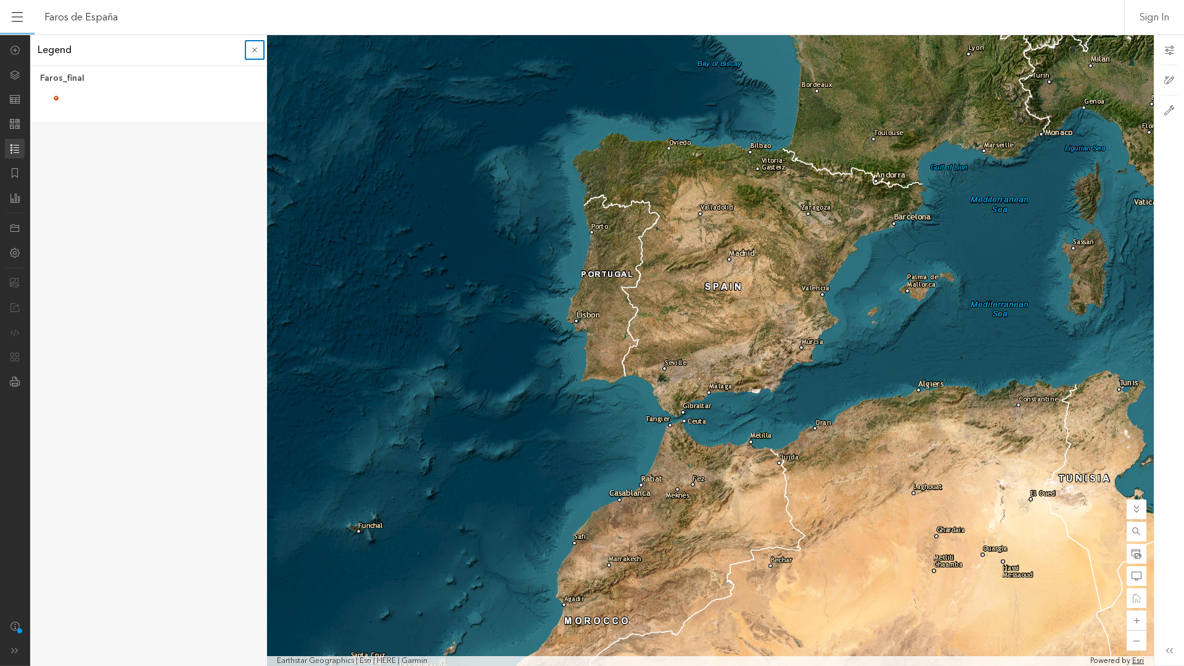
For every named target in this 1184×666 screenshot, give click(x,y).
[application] (592, 350)
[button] (1136, 531)
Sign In (1154, 17)
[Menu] (17, 17)
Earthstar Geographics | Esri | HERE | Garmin (352, 661)
